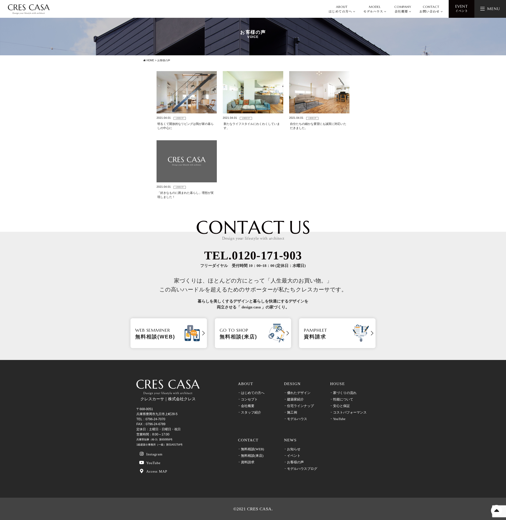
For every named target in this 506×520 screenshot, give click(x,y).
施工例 (292, 412)
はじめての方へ (252, 393)
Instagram (154, 454)
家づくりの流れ (345, 393)
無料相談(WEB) (252, 449)
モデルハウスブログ (302, 468)
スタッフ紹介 (251, 412)
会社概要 (247, 406)
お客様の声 (295, 462)
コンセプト (249, 399)
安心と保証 (341, 406)
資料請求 (247, 462)
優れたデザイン (299, 393)
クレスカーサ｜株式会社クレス (168, 399)
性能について (343, 399)
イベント (461, 8)
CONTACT (430, 9)
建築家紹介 (295, 399)
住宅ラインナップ (300, 406)
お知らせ (293, 449)
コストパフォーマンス (350, 412)
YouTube (153, 463)
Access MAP (156, 471)
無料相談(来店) (252, 455)
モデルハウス (297, 419)
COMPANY (403, 9)
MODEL (373, 9)
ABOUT (341, 9)
